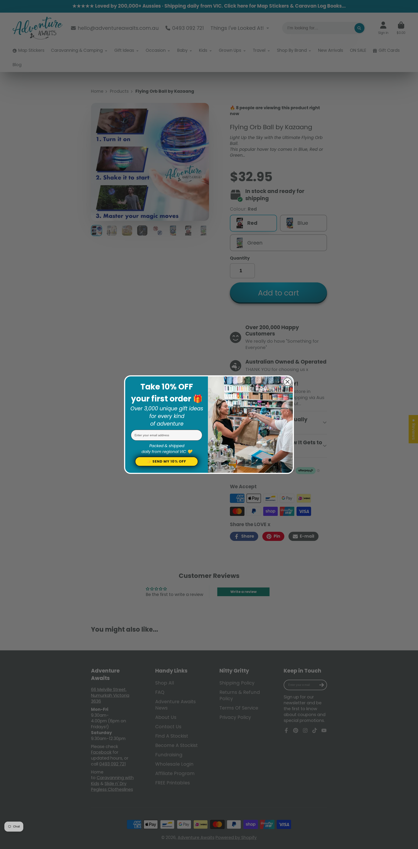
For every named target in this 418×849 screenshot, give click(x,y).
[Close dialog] (287, 382)
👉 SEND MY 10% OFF (166, 461)
